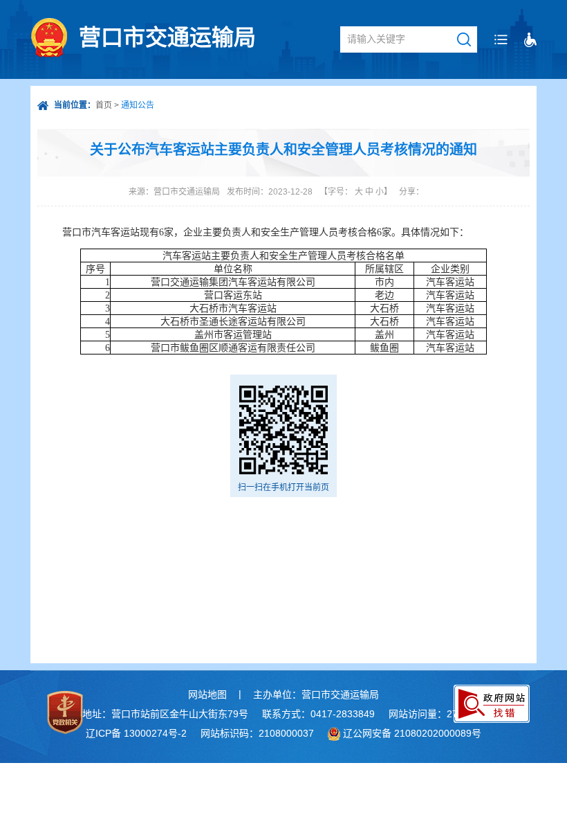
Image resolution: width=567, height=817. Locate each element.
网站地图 (207, 694)
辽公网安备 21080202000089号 (412, 733)
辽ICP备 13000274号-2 (136, 733)
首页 (103, 105)
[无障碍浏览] (530, 40)
